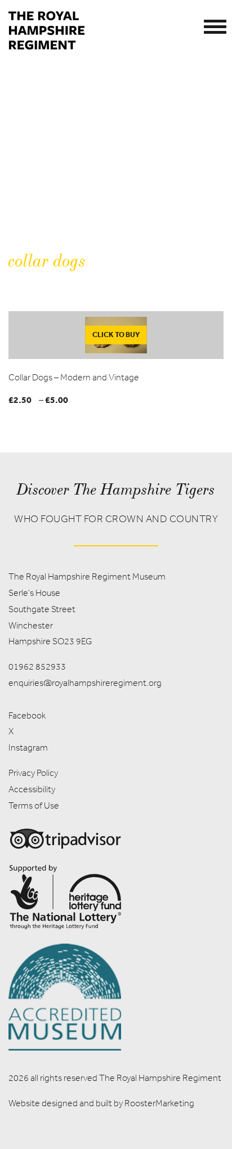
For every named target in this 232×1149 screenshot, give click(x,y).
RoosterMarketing (159, 1103)
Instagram (28, 747)
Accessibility (31, 789)
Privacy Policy (33, 773)
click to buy (116, 334)
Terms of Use (33, 805)
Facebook (27, 715)
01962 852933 (37, 666)
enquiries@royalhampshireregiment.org (85, 682)
